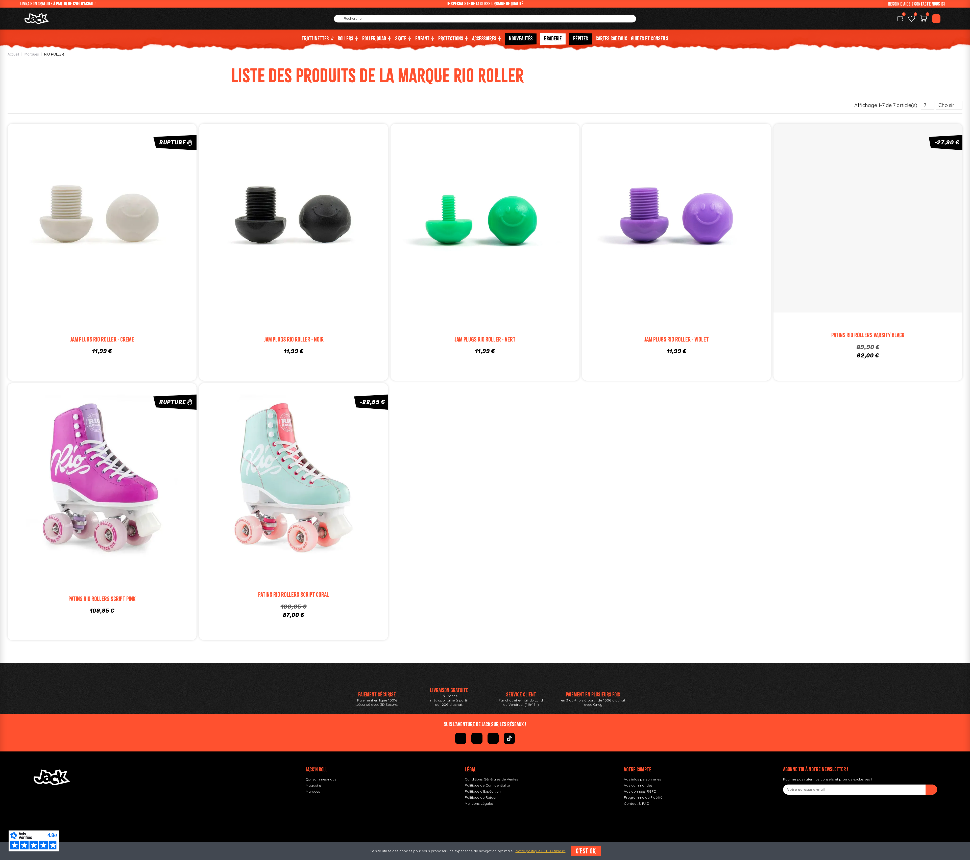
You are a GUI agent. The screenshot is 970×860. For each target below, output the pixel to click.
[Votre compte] (936, 18)
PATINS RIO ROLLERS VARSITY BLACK (868, 335)
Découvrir (111, 224)
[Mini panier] (923, 19)
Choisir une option (303, 224)
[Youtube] (493, 738)
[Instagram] (476, 738)
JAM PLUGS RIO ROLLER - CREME (102, 339)
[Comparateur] (900, 18)
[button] (916, 4)
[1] (931, 790)
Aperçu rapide (130, 214)
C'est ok (586, 851)
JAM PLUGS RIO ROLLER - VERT (485, 339)
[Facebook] (460, 738)
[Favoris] (911, 18)
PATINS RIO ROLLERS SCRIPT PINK (102, 599)
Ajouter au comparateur (73, 214)
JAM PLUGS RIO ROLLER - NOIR (294, 339)
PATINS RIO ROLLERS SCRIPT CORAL (293, 594)
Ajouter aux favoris (92, 214)
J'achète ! (877, 224)
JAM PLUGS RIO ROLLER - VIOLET (676, 339)
